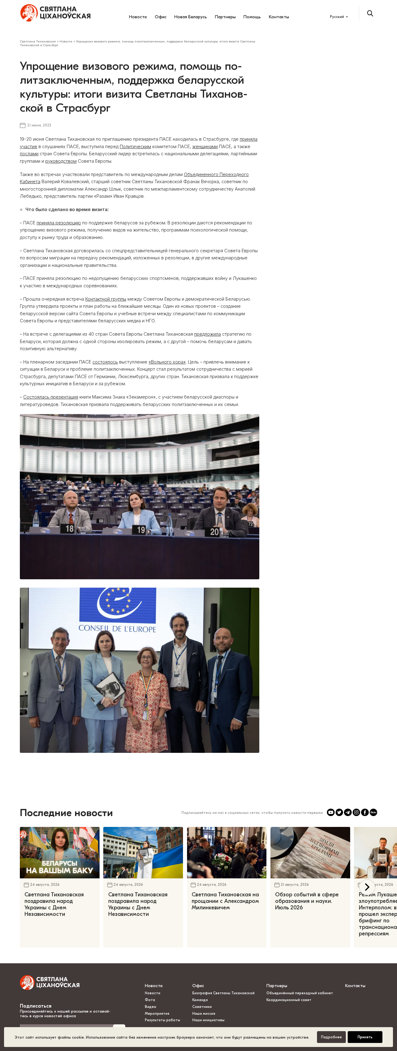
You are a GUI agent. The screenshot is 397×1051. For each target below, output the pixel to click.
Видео (150, 1007)
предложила (207, 334)
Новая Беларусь (190, 17)
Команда (200, 1000)
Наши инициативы (208, 1020)
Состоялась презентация (50, 397)
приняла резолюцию (59, 223)
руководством (61, 161)
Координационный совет (288, 1000)
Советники (202, 1007)
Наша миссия (203, 1014)
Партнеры (225, 17)
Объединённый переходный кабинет (299, 993)
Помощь (252, 17)
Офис (161, 17)
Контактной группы (105, 299)
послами (29, 154)
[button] (367, 887)
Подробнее (331, 1037)
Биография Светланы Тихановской (223, 993)
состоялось (105, 362)
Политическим (135, 146)
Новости (138, 17)
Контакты (279, 17)
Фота (150, 1000)
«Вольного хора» (167, 362)
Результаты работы (162, 1020)
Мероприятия (157, 1014)
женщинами (205, 146)
